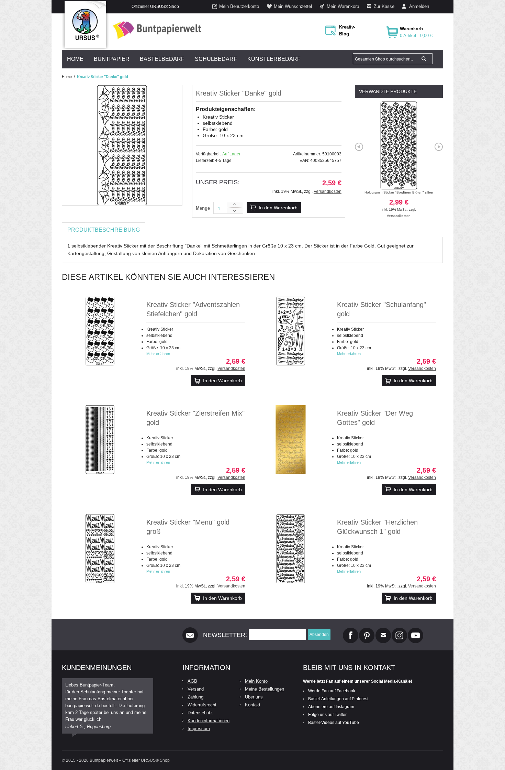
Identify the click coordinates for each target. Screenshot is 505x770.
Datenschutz (200, 712)
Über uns (254, 697)
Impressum (199, 728)
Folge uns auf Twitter (327, 714)
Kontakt (252, 704)
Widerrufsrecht (202, 704)
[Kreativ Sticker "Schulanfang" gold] (290, 331)
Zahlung (195, 697)
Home (67, 77)
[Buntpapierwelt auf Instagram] (399, 630)
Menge (203, 208)
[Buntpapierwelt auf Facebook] (351, 630)
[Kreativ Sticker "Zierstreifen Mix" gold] (100, 439)
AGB (192, 681)
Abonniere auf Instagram (331, 706)
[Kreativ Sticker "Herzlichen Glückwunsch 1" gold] (290, 548)
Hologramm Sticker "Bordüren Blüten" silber (398, 200)
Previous (359, 147)
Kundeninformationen (208, 720)
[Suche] (424, 59)
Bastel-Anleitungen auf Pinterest (338, 698)
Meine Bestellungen (264, 689)
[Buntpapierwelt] (155, 30)
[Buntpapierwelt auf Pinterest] (367, 630)
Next (439, 147)
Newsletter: (225, 634)
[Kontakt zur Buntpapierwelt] (383, 630)
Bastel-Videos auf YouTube (333, 722)
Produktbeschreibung (103, 230)
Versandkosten (327, 191)
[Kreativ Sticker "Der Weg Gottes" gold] (290, 439)
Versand (196, 689)
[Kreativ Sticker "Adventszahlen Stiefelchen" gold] (100, 331)
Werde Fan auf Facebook (331, 691)
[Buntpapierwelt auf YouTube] (415, 630)
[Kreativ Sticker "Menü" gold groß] (100, 548)
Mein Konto (256, 681)
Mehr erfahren (158, 354)
